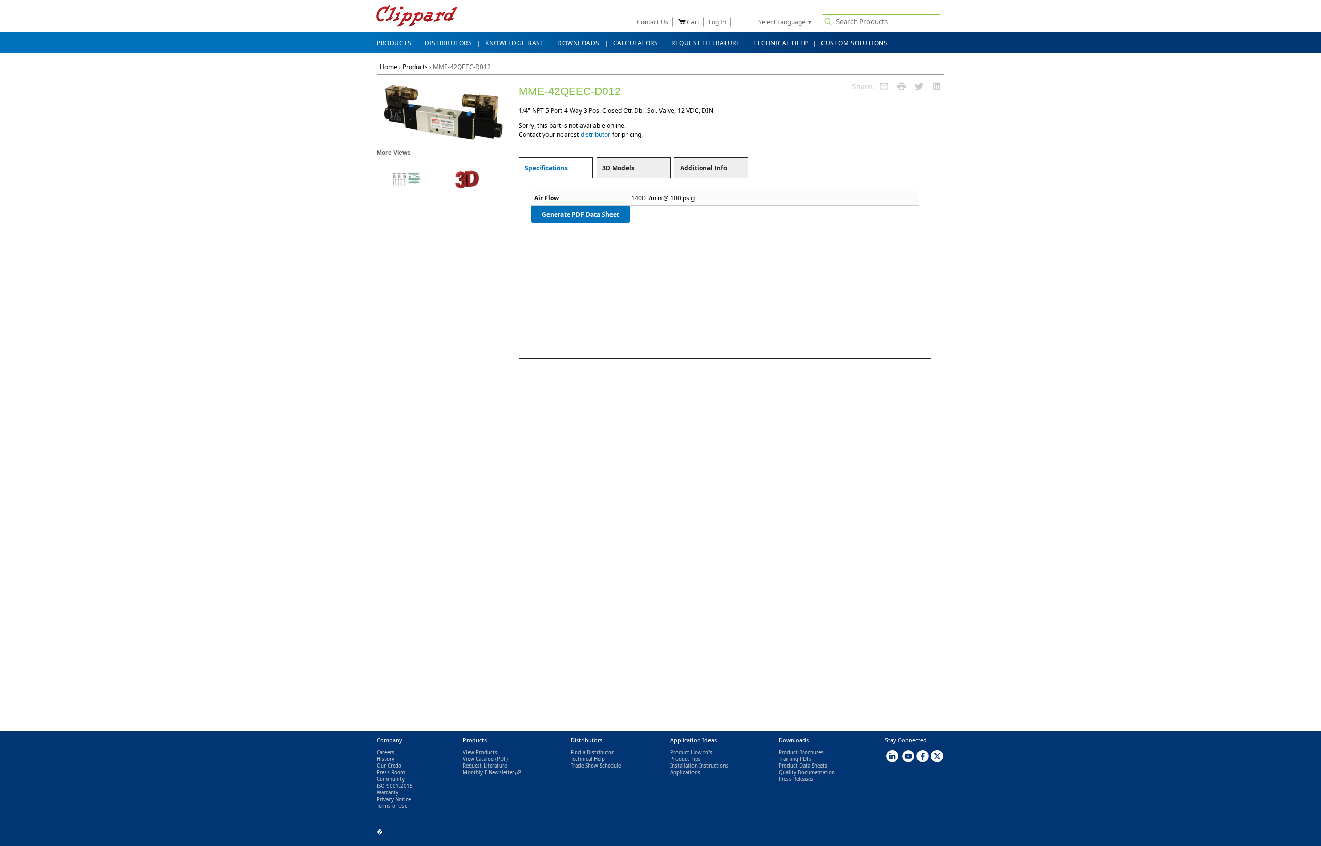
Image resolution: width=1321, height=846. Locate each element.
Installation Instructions (699, 765)
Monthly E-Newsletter (492, 772)
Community (391, 779)
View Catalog (478, 759)
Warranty (387, 792)
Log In (717, 22)
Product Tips (685, 759)
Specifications (546, 168)
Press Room (391, 772)
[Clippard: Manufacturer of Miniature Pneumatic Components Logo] (417, 16)
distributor (595, 134)
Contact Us (652, 22)
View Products (480, 752)
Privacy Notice (394, 799)
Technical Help (588, 759)
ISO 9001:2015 (395, 786)
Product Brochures (801, 752)
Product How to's (691, 752)
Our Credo (389, 765)
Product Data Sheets (803, 765)
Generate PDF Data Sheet (580, 214)
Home (388, 66)
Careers (385, 752)
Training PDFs (795, 759)
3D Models (618, 168)
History (385, 759)
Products (415, 66)
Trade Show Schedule (596, 765)
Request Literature (485, 765)
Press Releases (796, 779)
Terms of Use (392, 806)
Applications (685, 772)
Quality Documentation (807, 772)
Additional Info (703, 168)
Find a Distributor (592, 752)
